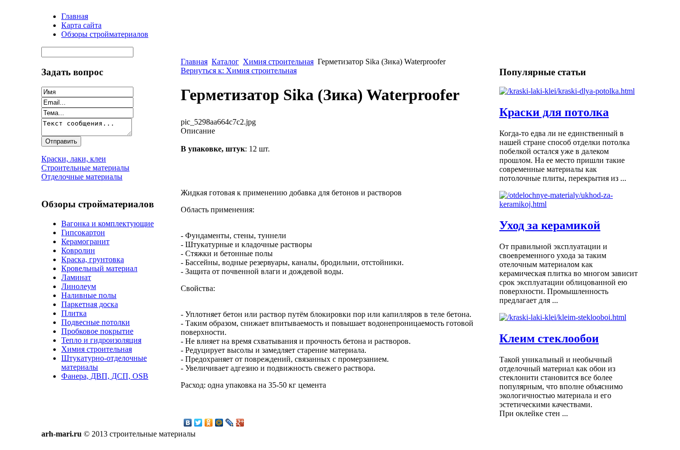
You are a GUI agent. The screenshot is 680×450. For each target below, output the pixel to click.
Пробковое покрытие (97, 331)
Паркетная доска (89, 304)
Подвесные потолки (95, 322)
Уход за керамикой (549, 225)
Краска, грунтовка (92, 259)
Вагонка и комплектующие (107, 223)
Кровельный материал (99, 268)
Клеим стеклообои (549, 338)
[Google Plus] (240, 422)
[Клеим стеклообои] (562, 317)
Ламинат (76, 277)
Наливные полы (88, 295)
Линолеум (78, 286)
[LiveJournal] (230, 422)
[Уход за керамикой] (569, 204)
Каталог (225, 61)
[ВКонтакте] (188, 422)
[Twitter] (198, 422)
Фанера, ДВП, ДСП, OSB (104, 376)
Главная (194, 61)
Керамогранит (85, 241)
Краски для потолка (554, 112)
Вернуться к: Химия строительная (239, 70)
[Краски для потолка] (567, 91)
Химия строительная (96, 349)
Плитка (74, 313)
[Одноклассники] (209, 422)
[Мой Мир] (219, 422)
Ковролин (78, 250)
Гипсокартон (83, 232)
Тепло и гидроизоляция (101, 340)
